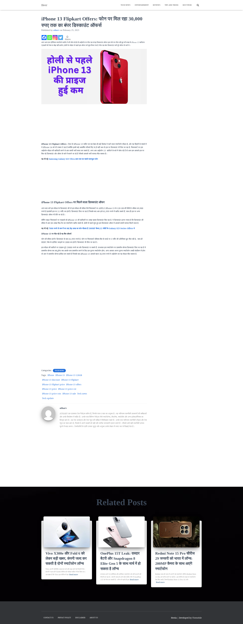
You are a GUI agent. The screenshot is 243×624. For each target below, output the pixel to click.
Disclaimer (80, 617)
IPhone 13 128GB (74, 375)
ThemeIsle (197, 617)
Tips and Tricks (171, 5)
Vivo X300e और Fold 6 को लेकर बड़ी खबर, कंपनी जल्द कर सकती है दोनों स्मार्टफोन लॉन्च (66, 558)
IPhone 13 (60, 375)
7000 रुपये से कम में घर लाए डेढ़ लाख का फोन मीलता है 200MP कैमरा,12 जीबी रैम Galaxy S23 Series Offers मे (92, 228)
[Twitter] (60, 37)
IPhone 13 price (49, 389)
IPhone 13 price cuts (51, 393)
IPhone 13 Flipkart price (53, 384)
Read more (73, 574)
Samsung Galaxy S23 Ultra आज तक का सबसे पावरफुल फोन (73, 159)
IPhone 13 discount (51, 379)
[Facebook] (44, 37)
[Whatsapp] (49, 37)
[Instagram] (55, 37)
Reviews (156, 5)
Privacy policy (64, 617)
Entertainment (142, 5)
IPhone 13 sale (69, 393)
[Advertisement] (94, 123)
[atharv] (48, 413)
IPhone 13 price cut (67, 389)
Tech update (48, 398)
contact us (48, 617)
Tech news (125, 5)
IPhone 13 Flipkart (70, 379)
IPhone (51, 375)
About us (94, 617)
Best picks (187, 5)
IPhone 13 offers (73, 384)
